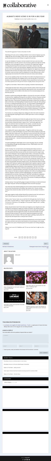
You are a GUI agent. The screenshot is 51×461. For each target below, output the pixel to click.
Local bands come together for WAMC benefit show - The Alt (17, 325)
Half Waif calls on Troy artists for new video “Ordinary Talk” (35, 286)
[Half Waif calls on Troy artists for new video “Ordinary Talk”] (36, 277)
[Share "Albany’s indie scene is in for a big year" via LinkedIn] (30, 237)
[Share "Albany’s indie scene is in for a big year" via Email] (33, 237)
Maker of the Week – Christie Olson (12, 374)
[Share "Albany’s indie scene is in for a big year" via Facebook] (19, 237)
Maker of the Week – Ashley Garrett (12, 367)
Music (32, 19)
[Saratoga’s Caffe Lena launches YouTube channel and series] (14, 297)
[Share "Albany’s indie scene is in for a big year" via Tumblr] (25, 237)
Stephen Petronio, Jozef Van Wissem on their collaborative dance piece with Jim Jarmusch (36, 307)
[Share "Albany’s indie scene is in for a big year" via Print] (35, 237)
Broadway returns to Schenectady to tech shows (15, 361)
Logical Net (27, 457)
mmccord (21, 19)
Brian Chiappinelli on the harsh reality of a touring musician (14, 287)
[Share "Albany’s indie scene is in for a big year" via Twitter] (22, 237)
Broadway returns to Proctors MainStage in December (16, 364)
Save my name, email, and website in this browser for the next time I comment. (21, 349)
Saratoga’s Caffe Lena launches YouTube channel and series (14, 305)
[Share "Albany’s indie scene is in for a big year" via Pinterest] (27, 237)
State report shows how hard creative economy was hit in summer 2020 (20, 370)
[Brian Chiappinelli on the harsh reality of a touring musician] (14, 278)
